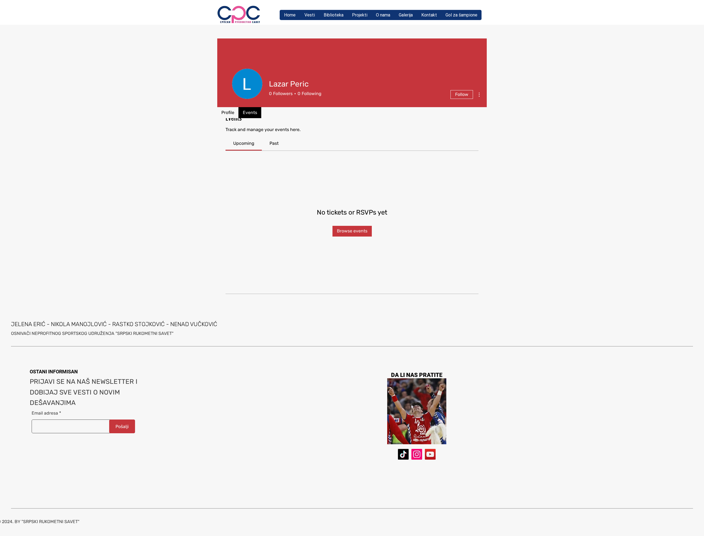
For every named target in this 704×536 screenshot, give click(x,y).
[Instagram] (416, 454)
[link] (243, 143)
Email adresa (45, 413)
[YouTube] (430, 454)
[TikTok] (403, 454)
